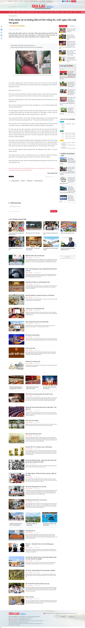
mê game (23, 180)
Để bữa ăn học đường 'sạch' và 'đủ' (16, 249)
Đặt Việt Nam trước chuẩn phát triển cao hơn (32, 387)
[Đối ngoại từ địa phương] (16, 339)
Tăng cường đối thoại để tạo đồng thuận (37, 322)
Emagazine (43, 1)
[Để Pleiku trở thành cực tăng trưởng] (32, 517)
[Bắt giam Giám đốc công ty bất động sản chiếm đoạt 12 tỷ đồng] (62, 58)
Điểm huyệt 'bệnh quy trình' (33, 433)
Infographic (50, 1)
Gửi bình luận (53, 211)
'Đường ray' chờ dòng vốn (32, 361)
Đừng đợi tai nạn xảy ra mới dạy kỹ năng (49, 524)
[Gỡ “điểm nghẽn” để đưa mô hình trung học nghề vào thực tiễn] (16, 478)
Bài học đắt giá (29, 597)
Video (11, 1)
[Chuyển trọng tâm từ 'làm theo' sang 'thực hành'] (16, 517)
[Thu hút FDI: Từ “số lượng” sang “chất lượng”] (16, 451)
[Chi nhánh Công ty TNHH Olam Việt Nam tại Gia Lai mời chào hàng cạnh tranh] (63, 179)
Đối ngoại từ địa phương (32, 335)
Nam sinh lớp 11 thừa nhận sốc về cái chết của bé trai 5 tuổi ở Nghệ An (27, 47)
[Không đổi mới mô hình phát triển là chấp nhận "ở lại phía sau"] (16, 411)
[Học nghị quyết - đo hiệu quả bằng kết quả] (34, 242)
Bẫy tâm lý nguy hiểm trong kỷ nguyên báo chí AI (68, 249)
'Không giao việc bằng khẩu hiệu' (35, 308)
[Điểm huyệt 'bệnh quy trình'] (16, 438)
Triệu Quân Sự (29, 180)
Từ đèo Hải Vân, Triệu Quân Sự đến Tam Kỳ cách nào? (23, 45)
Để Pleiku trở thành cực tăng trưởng (31, 524)
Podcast (27, 1)
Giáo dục (41, 12)
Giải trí (66, 12)
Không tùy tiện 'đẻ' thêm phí (33, 233)
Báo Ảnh (16, 1)
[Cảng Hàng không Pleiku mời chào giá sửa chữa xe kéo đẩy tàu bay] (63, 160)
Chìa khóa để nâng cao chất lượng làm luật (37, 282)
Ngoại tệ (61, 131)
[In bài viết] (1, 38)
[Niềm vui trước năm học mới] (68, 226)
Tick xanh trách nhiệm (31, 420)
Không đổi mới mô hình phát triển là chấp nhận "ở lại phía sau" (40, 408)
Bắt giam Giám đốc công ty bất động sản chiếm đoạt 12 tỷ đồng (71, 59)
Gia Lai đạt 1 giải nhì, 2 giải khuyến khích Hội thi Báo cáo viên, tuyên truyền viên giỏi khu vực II (67, 101)
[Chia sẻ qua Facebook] (1, 26)
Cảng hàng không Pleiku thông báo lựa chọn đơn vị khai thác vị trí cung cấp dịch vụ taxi (67, 189)
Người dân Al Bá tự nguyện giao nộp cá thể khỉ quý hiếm (71, 92)
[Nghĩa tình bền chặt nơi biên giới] (16, 260)
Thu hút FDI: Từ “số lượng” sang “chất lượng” (38, 447)
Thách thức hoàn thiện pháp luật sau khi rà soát (39, 394)
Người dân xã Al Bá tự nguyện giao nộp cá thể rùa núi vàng (67, 111)
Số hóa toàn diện (30, 348)
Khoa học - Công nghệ (54, 12)
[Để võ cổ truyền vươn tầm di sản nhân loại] (49, 381)
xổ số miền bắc (67, 257)
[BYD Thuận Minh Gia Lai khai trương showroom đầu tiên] (63, 197)
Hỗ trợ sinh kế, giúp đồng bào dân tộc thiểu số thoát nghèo (71, 84)
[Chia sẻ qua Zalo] (1, 29)
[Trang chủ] (10, 12)
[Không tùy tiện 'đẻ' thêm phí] (34, 226)
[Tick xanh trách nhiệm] (16, 425)
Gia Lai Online (17, 613)
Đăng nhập (74, 1)
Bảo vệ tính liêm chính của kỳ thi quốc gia (37, 583)
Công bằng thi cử (30, 530)
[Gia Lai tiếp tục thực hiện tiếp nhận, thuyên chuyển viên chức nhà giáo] (62, 52)
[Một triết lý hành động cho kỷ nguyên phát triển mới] (16, 381)
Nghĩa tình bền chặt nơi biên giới (34, 255)
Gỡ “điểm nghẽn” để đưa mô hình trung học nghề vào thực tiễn (40, 474)
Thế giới (18, 12)
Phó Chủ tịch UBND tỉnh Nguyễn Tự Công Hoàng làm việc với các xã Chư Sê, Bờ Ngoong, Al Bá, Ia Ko (67, 75)
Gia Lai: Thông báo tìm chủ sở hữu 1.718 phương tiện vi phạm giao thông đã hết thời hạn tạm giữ (67, 171)
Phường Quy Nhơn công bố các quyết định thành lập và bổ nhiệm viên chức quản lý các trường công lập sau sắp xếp (67, 45)
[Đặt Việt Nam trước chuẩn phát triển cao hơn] (32, 381)
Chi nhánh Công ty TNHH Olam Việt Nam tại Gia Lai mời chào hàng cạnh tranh (67, 180)
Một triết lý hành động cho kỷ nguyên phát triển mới (16, 387)
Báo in (22, 1)
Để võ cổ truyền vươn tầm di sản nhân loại (49, 387)
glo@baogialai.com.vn (15, 619)
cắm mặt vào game (15, 180)
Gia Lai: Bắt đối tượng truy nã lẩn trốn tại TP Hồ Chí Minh (71, 37)
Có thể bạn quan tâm (18, 219)
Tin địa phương (67, 66)
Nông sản (61, 121)
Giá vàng (61, 140)
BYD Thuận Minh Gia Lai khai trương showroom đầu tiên (67, 198)
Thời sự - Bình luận (30, 12)
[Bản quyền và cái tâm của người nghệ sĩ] (51, 242)
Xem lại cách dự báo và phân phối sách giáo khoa (71, 30)
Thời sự (13, 12)
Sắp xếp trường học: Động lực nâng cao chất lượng (39, 295)
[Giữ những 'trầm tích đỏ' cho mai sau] (16, 504)
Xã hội (70, 12)
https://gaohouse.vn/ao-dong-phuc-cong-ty (67, 258)
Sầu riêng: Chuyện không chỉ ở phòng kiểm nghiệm (40, 570)
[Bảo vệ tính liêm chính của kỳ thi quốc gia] (16, 588)
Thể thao (75, 12)
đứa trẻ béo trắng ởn (38, 180)
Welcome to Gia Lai (34, 1)
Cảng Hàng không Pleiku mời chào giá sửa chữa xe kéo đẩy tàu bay (67, 161)
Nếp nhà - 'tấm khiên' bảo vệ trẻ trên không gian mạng (39, 544)
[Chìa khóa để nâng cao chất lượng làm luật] (16, 286)
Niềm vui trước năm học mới (67, 233)
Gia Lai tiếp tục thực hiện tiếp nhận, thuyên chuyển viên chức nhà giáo (71, 52)
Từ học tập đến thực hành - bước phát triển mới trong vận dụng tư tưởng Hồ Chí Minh (40, 461)
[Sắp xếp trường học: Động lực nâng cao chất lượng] (16, 300)
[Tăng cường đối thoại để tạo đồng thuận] (16, 326)
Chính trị (23, 12)
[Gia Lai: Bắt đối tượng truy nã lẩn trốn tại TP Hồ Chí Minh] (62, 36)
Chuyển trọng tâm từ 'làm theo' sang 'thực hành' (16, 524)
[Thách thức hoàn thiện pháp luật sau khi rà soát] (16, 398)
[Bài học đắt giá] (16, 601)
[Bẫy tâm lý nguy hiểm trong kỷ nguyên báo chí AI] (68, 242)
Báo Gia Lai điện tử (42, 6)
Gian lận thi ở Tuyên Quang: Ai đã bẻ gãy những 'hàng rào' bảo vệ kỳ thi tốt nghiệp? (40, 558)
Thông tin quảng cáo (67, 154)
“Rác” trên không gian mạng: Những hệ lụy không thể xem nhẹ (41, 269)
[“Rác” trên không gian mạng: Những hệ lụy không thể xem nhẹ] (16, 273)
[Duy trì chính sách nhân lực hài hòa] (51, 226)
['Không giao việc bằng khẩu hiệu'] (16, 313)
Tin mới (72, 26)
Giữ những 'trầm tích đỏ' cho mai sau (36, 500)
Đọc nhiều (63, 26)
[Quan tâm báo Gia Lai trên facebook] (63, 1)
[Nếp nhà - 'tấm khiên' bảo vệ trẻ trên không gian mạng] (16, 548)
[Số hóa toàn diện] (16, 352)
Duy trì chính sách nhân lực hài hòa (50, 233)
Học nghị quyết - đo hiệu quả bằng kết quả (32, 249)
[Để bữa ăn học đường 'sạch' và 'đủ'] (16, 242)
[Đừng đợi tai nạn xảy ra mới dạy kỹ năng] (49, 517)
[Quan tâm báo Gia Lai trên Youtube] (67, 1)
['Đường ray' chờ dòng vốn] (16, 366)
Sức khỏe (46, 12)
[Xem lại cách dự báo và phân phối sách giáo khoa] (62, 30)
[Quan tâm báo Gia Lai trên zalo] (65, 1)
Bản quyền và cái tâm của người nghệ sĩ (50, 249)
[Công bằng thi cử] (16, 535)
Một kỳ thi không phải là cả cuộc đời (35, 486)
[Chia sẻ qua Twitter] (1, 32)
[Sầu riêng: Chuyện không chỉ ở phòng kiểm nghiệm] (16, 575)
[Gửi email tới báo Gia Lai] (69, 1)
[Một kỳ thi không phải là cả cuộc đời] (16, 491)
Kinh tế (36, 12)
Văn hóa (62, 12)
